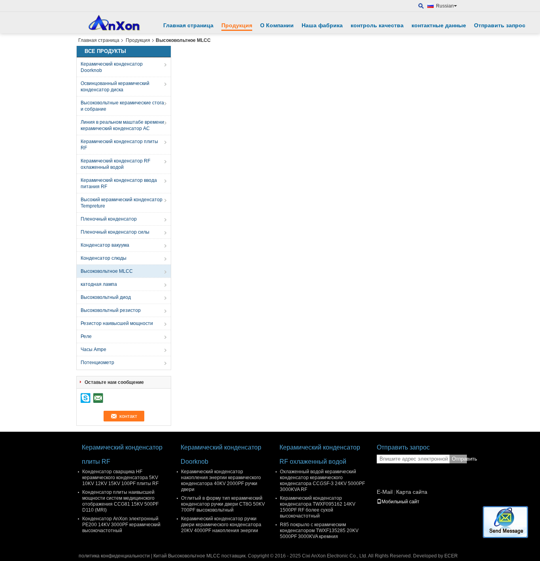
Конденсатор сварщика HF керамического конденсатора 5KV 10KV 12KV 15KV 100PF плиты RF (120, 477)
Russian (445, 6)
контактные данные (439, 25)
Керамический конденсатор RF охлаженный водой (115, 164)
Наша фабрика (322, 25)
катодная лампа (99, 284)
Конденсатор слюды (104, 258)
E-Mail (385, 492)
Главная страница (188, 25)
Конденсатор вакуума (105, 245)
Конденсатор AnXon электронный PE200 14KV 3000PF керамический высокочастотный (121, 524)
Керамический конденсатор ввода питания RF (119, 183)
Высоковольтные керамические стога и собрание (122, 106)
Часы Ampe (93, 349)
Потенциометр (97, 362)
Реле (86, 336)
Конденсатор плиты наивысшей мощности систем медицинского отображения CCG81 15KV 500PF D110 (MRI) (120, 501)
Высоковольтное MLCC (107, 271)
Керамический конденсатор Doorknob (112, 67)
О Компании (277, 25)
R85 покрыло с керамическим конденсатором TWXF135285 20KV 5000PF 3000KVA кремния (319, 530)
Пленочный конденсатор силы (115, 232)
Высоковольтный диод (106, 297)
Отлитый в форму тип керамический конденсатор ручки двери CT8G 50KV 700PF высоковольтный (223, 504)
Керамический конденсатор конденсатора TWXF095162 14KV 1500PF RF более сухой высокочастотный (317, 507)
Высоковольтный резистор (111, 310)
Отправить (459, 459)
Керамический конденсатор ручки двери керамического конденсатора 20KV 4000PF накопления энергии (221, 524)
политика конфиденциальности (114, 556)
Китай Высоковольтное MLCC (186, 556)
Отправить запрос (499, 25)
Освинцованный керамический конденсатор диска (115, 87)
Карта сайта (411, 492)
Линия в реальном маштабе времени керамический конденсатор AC (122, 125)
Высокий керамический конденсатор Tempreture (121, 203)
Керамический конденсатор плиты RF (119, 145)
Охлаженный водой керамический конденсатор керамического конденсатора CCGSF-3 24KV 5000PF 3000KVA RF (322, 480)
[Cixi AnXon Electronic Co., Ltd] (421, 6)
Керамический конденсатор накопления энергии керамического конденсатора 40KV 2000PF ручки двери (221, 480)
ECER (451, 556)
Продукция (236, 25)
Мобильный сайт (400, 501)
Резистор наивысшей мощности (117, 323)
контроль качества (377, 25)
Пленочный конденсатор (109, 219)
